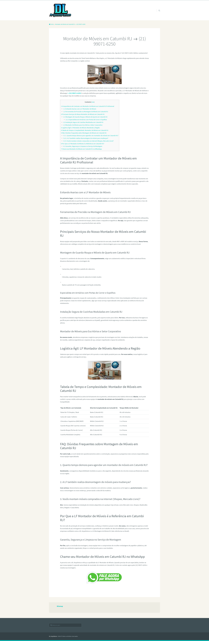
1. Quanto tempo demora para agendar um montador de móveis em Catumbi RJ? (90, 135)
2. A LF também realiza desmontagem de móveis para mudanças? (85, 138)
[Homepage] (60, 10)
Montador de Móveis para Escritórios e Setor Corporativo (82, 125)
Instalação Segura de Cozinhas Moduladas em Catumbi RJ (83, 122)
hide (93, 102)
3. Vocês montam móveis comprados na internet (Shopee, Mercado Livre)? (88, 141)
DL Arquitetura (53, 636)
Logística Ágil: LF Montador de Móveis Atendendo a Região (80, 128)
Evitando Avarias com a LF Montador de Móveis (79, 109)
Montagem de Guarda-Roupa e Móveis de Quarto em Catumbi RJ (85, 117)
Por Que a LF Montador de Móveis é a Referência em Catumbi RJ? (82, 144)
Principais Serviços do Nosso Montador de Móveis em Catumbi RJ (82, 114)
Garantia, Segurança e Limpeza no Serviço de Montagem (82, 146)
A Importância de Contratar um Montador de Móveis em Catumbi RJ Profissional (87, 106)
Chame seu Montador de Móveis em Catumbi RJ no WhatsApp (81, 149)
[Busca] (158, 8)
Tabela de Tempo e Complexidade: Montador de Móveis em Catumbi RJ (84, 130)
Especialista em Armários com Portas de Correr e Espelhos (86, 120)
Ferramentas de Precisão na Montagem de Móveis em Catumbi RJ (85, 112)
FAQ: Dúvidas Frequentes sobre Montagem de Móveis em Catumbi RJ (83, 133)
